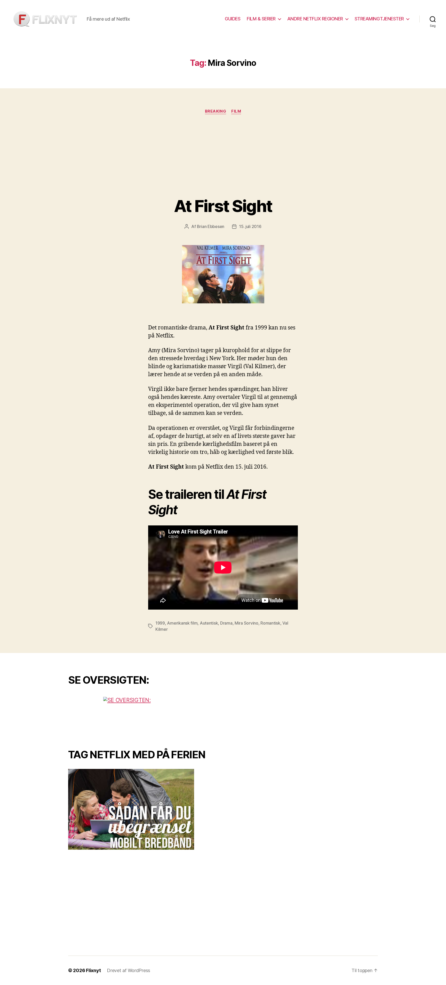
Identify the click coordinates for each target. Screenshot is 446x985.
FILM (236, 111)
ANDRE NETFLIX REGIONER (315, 18)
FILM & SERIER (261, 18)
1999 (160, 623)
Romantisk (270, 623)
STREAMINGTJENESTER (379, 18)
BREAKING (215, 111)
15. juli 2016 (250, 226)
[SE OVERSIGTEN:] (141, 716)
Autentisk (209, 623)
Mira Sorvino (246, 623)
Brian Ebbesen (211, 226)
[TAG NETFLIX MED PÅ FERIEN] (141, 809)
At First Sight (223, 206)
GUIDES (232, 18)
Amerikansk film (182, 623)
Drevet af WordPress (128, 970)
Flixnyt (93, 970)
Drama (226, 623)
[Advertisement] (223, 158)
